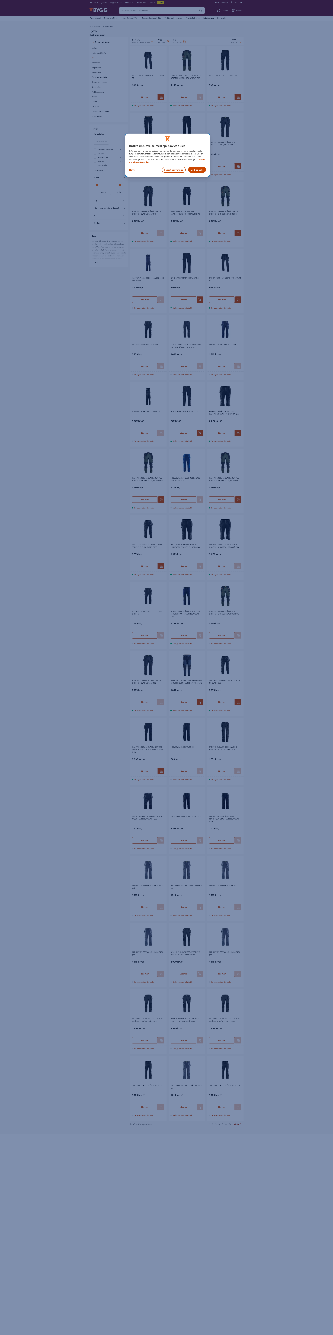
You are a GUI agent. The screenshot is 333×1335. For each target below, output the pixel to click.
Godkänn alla (197, 170)
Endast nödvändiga (173, 170)
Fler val (132, 170)
